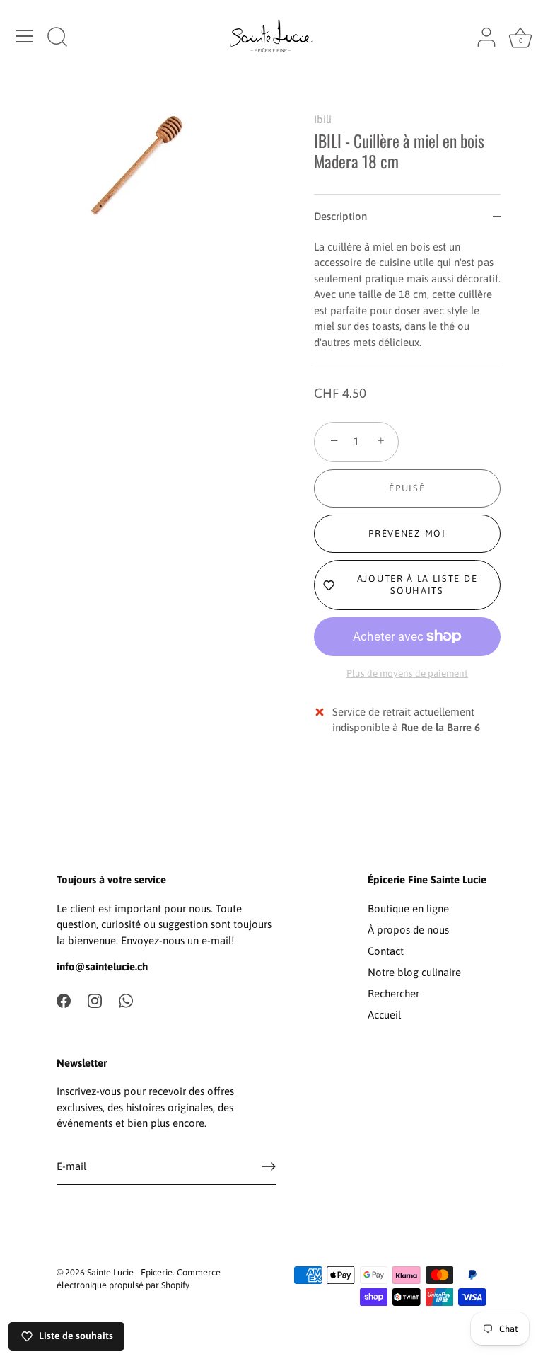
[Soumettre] (269, 1166)
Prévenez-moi (406, 533)
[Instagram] (95, 1000)
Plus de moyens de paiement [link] (407, 673)
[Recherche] (57, 38)
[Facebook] (64, 1000)
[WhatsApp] (126, 1000)
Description (340, 216)
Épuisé (407, 488)
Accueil (384, 1015)
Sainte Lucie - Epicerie (130, 1272)
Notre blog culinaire (414, 972)
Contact (386, 951)
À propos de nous (408, 930)
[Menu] (24, 36)
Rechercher (393, 993)
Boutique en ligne (408, 908)
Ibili (323, 119)
